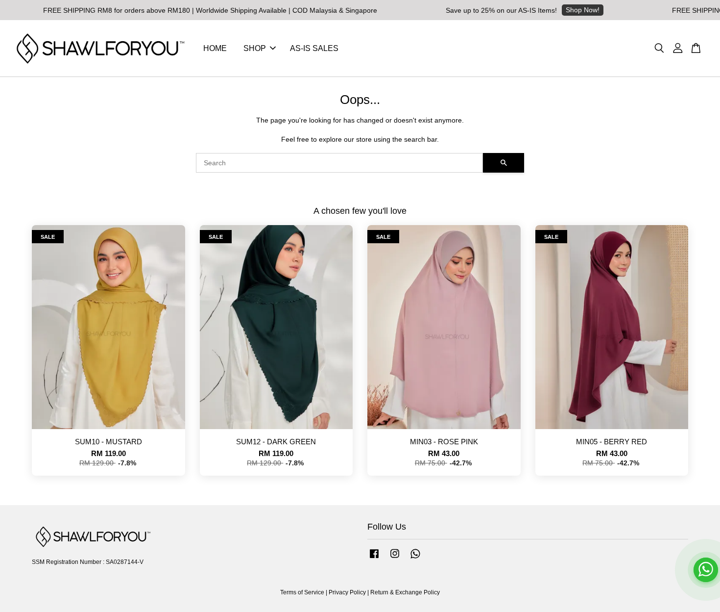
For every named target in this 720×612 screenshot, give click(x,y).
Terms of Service (302, 592)
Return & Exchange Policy (405, 592)
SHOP (254, 48)
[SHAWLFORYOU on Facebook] (374, 558)
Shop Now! (566, 10)
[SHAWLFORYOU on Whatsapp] (415, 558)
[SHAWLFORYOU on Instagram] (395, 558)
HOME (215, 48)
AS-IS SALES (314, 48)
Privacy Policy (347, 592)
